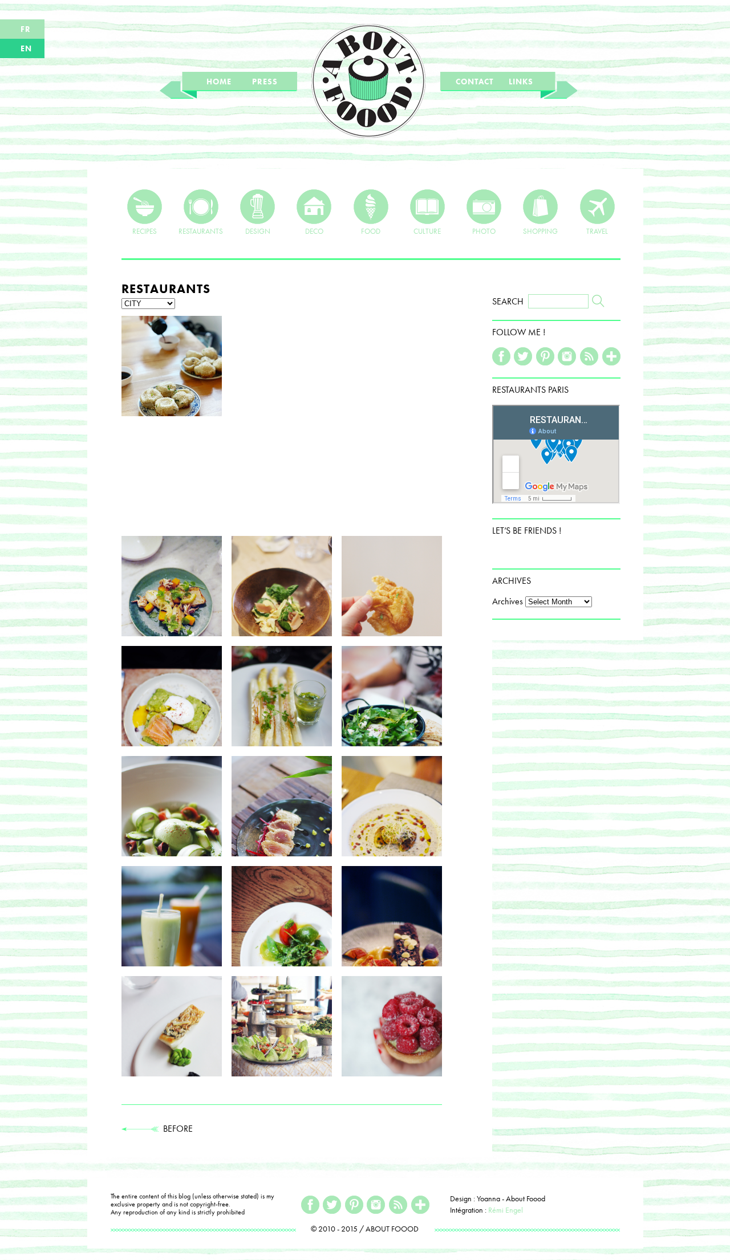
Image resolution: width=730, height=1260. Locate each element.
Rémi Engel (505, 1210)
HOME (219, 81)
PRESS (265, 81)
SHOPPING (540, 230)
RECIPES (144, 230)
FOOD (370, 230)
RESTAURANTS (201, 230)
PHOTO (484, 230)
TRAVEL (597, 230)
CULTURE (427, 230)
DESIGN (257, 230)
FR (26, 29)
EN (26, 48)
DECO (314, 230)
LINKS (521, 81)
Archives (507, 601)
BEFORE (176, 1129)
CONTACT (474, 81)
